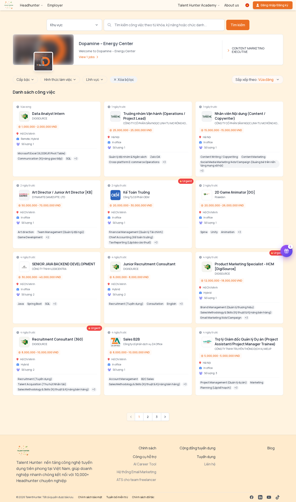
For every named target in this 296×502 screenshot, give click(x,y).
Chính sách (147, 448)
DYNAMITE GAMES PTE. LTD (48, 197)
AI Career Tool (144, 464)
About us (231, 5)
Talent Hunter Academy (197, 5)
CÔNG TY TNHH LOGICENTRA (49, 269)
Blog (271, 448)
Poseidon (220, 197)
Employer (55, 5)
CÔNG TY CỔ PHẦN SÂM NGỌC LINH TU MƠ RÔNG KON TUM (158, 123)
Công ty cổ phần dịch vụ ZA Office (142, 344)
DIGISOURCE (39, 118)
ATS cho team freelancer (136, 479)
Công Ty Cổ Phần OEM (136, 197)
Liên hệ (209, 464)
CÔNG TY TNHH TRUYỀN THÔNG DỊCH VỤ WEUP (243, 349)
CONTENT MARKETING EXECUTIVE (248, 50)
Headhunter (30, 5)
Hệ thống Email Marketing (136, 471)
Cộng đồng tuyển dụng (197, 448)
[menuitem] (8, 5)
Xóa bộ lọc (126, 79)
